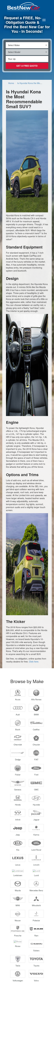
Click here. (34, 661)
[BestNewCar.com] (27, 6)
